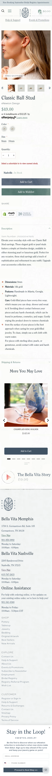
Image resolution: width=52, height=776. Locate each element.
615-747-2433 (7, 575)
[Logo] (25, 13)
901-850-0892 (7, 540)
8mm (3, 141)
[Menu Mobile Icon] (9, 11)
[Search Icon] (2, 11)
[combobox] (6, 763)
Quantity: (5, 149)
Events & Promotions (39, 20)
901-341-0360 (7, 602)
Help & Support (12, 20)
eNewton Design (10, 103)
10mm (11, 141)
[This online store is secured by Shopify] (8, 213)
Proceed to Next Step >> (25, 770)
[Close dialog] (49, 727)
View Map (5, 535)
